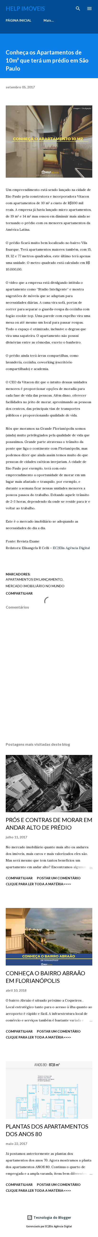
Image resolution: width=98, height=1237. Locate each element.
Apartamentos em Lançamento (34, 579)
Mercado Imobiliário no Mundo (35, 586)
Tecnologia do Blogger (52, 1217)
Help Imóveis (25, 8)
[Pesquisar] (78, 8)
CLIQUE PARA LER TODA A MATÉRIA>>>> (38, 884)
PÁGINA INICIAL (18, 20)
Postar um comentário (59, 878)
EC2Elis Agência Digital (71, 548)
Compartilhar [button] (19, 593)
